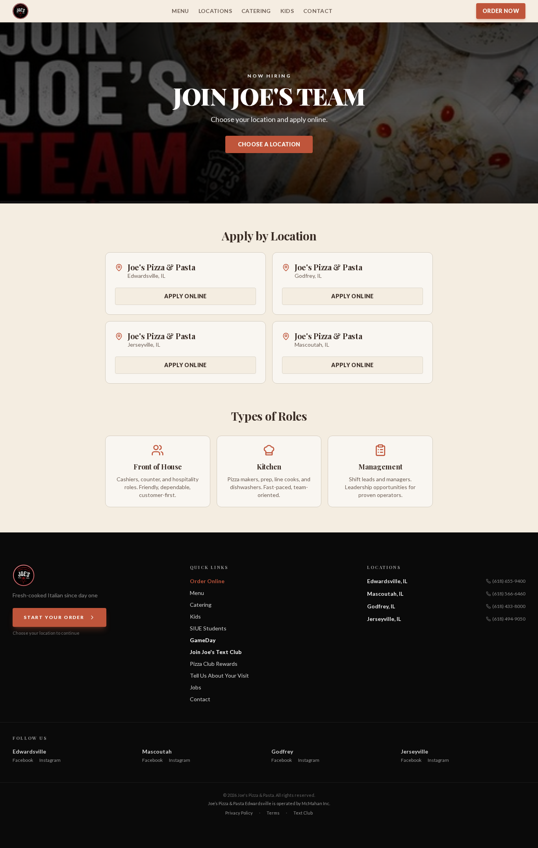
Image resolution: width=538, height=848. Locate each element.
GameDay (202, 640)
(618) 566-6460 (508, 594)
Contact (317, 10)
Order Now (500, 10)
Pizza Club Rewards (213, 663)
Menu (180, 10)
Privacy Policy (239, 812)
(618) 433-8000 (508, 606)
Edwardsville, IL (387, 581)
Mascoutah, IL (385, 593)
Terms (273, 812)
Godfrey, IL (381, 606)
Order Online (207, 581)
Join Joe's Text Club (215, 651)
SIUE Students (208, 628)
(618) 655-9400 (508, 581)
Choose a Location (269, 144)
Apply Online (185, 296)
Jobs (195, 687)
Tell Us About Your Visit (219, 675)
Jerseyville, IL (384, 618)
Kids (287, 10)
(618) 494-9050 (508, 619)
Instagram (50, 760)
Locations (215, 10)
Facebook (23, 760)
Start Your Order (54, 617)
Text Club (303, 812)
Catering (256, 10)
